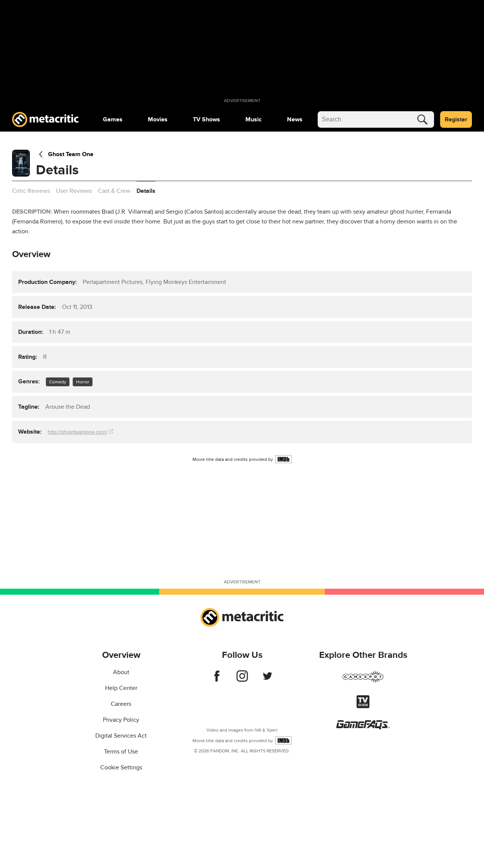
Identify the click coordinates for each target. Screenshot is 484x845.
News (294, 119)
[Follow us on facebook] (216, 680)
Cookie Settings (121, 767)
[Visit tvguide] (363, 706)
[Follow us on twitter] (267, 680)
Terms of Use (121, 751)
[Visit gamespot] (363, 681)
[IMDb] (283, 459)
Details (146, 191)
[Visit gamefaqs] (363, 727)
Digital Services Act (121, 736)
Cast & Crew (114, 191)
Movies (158, 119)
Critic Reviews (31, 191)
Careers (121, 704)
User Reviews (74, 191)
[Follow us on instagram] (242, 680)
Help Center (121, 688)
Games (113, 119)
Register (456, 119)
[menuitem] (113, 119)
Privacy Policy (121, 720)
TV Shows (206, 119)
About (121, 672)
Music (253, 119)
